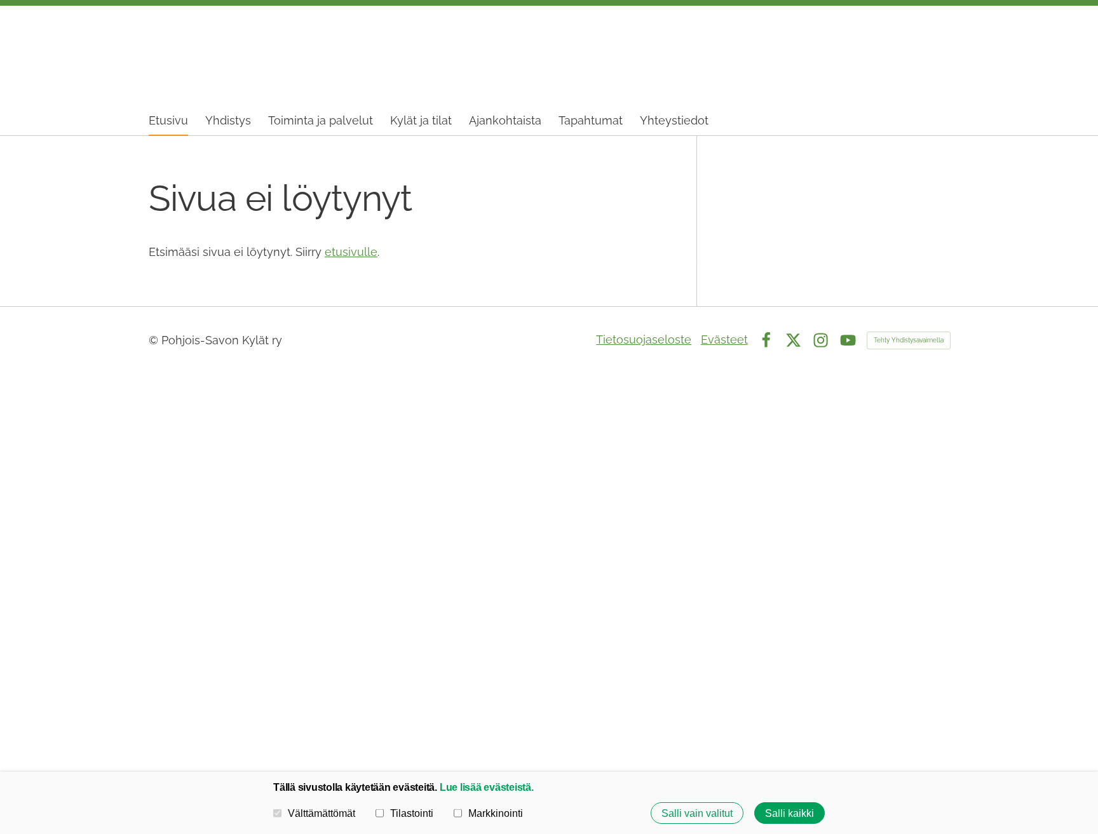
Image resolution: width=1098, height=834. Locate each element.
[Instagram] (821, 340)
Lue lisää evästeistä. (487, 787)
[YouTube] (848, 340)
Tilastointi (411, 813)
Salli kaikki (789, 813)
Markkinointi (495, 813)
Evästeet (724, 339)
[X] (793, 340)
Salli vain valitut (697, 813)
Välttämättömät (321, 813)
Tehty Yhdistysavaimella (909, 340)
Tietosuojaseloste (643, 339)
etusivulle (351, 252)
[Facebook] (766, 340)
